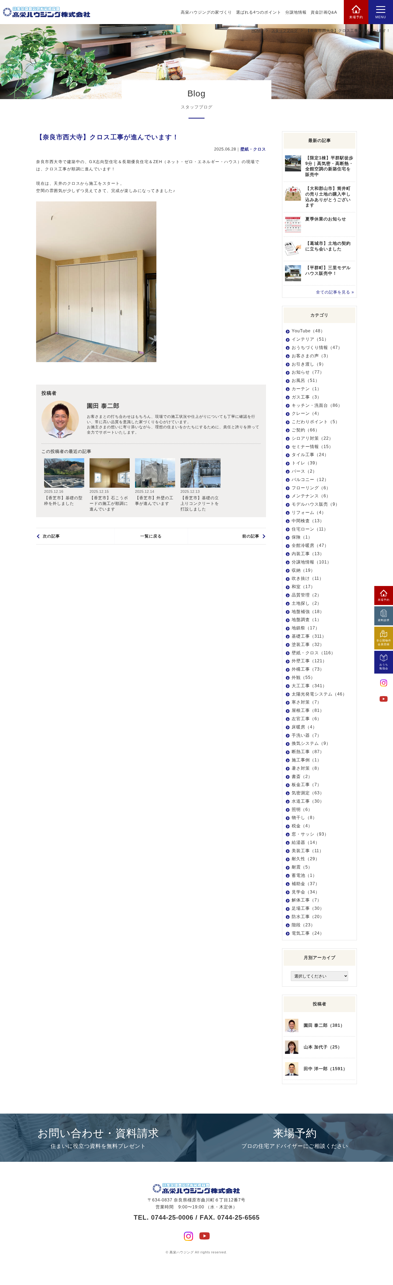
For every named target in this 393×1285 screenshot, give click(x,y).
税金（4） (302, 826)
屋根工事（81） (308, 710)
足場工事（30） (308, 908)
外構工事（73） (308, 669)
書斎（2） (302, 776)
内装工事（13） (308, 553)
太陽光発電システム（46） (319, 694)
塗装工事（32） (308, 644)
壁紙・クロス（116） (314, 653)
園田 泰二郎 (103, 406)
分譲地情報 (296, 12)
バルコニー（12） (310, 479)
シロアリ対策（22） (312, 438)
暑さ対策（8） (307, 768)
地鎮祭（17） (306, 628)
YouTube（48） (308, 331)
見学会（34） (306, 892)
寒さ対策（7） (307, 702)
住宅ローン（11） (310, 529)
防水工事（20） (308, 916)
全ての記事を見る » (335, 292)
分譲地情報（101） (312, 562)
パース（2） (304, 471)
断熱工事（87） (308, 751)
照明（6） (302, 809)
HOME (257, 30)
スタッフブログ (284, 30)
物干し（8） (304, 817)
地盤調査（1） (307, 619)
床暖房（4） (304, 727)
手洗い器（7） (307, 735)
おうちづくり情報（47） (317, 347)
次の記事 (51, 536)
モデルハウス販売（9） (316, 504)
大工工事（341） (309, 685)
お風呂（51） (306, 380)
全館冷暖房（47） (310, 545)
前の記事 (250, 536)
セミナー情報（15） (312, 446)
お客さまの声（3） (311, 356)
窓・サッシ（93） (310, 834)
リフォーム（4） (309, 512)
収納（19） (303, 570)
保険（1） (302, 537)
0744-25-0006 (172, 1217)
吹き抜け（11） (308, 578)
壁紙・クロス (253, 149)
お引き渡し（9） (309, 364)
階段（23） (303, 925)
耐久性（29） (306, 858)
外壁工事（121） (309, 661)
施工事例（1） (307, 760)
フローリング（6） (311, 488)
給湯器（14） (306, 842)
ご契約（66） (306, 430)
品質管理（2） (307, 595)
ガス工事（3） (307, 397)
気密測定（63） (308, 793)
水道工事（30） (308, 801)
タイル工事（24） (310, 454)
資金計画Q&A (324, 12)
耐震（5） (302, 867)
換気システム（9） (311, 743)
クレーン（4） (307, 413)
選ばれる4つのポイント (258, 12)
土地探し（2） (307, 603)
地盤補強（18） (308, 611)
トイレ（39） (306, 463)
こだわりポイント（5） (316, 421)
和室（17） (303, 586)
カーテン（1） (307, 388)
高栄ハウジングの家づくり (206, 12)
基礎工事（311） (309, 636)
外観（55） (303, 677)
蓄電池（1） (304, 875)
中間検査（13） (308, 520)
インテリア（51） (310, 339)
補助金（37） (306, 883)
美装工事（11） (308, 850)
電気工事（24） (308, 933)
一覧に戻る (151, 536)
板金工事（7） (307, 784)
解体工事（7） (307, 900)
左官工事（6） (307, 718)
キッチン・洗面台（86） (317, 405)
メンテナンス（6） (311, 496)
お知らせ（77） (308, 372)
